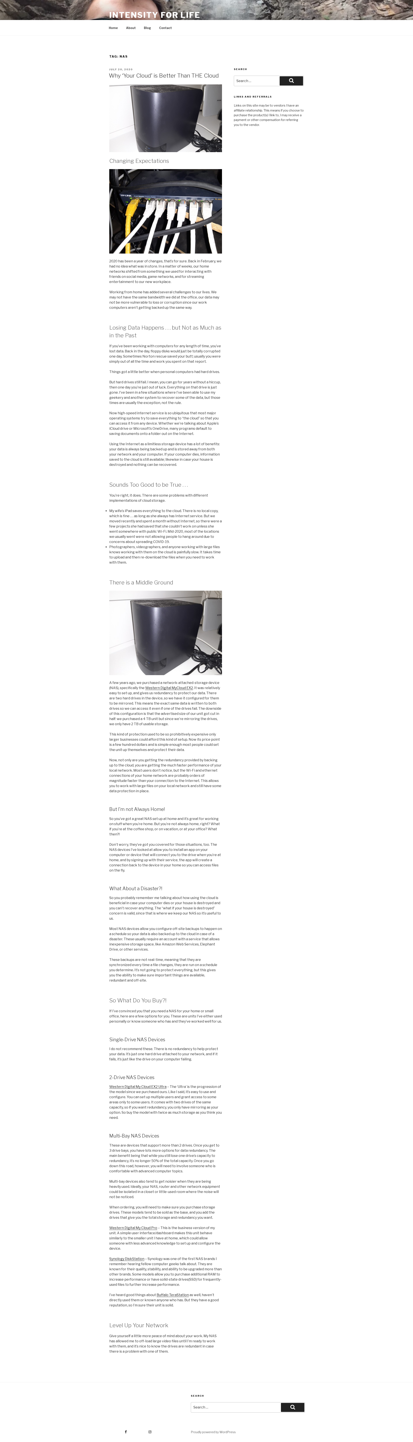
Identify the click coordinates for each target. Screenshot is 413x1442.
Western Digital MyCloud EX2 (169, 688)
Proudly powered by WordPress (213, 1432)
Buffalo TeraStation (173, 1295)
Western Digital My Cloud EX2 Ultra (137, 1087)
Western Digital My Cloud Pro (133, 1228)
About (131, 28)
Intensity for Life (154, 15)
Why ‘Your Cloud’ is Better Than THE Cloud (164, 75)
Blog (147, 28)
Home (113, 28)
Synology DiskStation (126, 1259)
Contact (165, 28)
